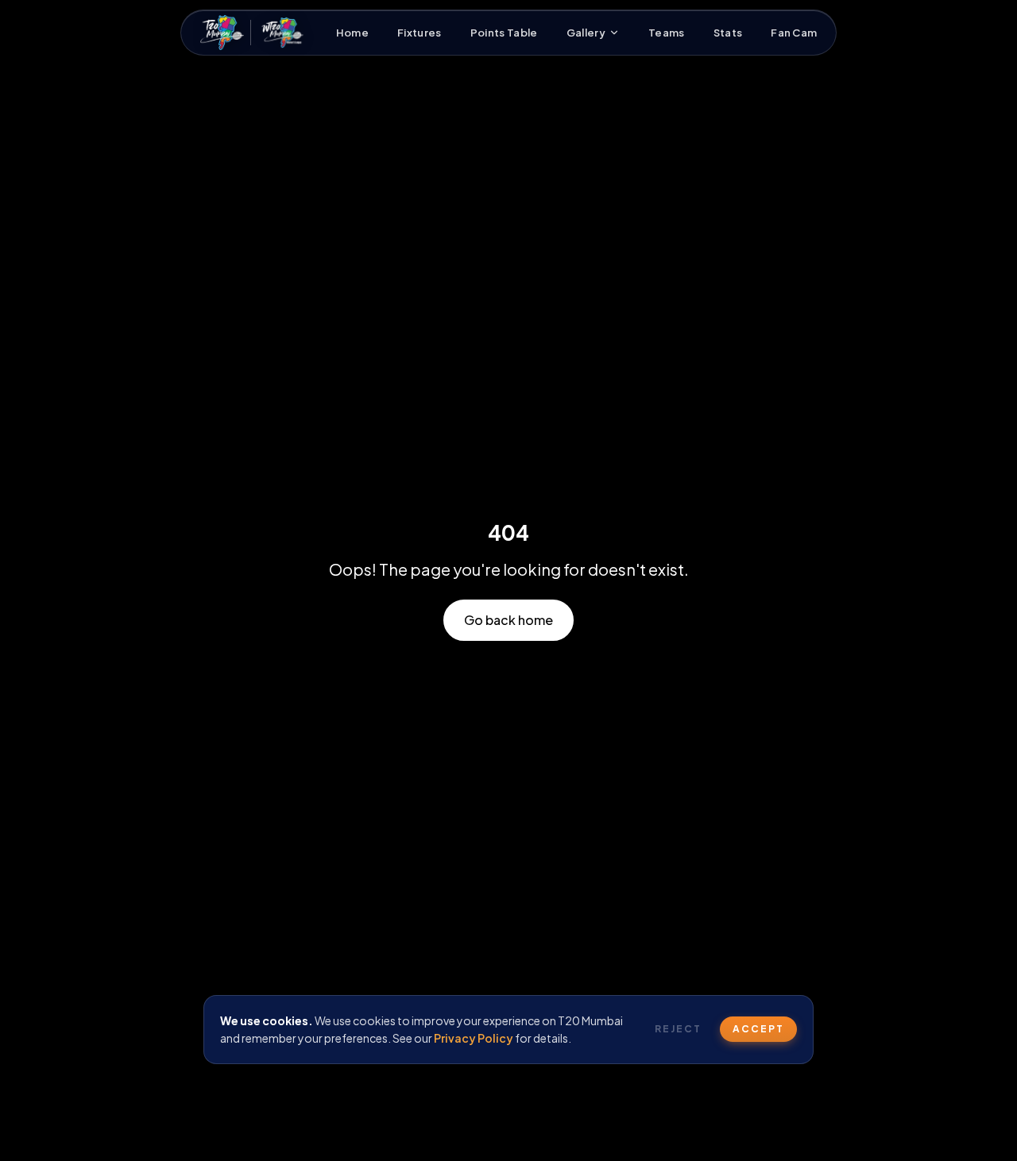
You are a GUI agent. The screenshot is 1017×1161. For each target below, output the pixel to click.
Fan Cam (794, 32)
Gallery (586, 32)
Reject (678, 1029)
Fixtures (419, 32)
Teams (666, 32)
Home (352, 32)
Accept (758, 1029)
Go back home (508, 619)
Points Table (504, 32)
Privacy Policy (473, 1038)
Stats (728, 32)
